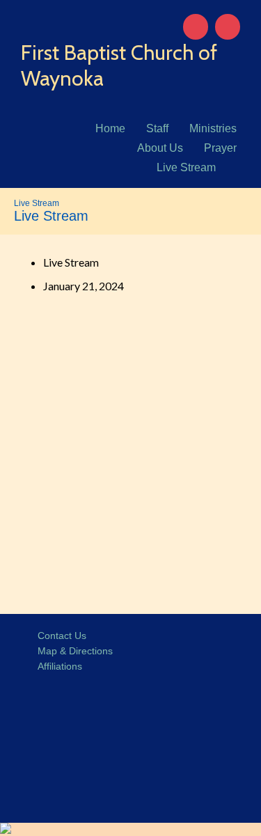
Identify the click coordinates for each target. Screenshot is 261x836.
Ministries (213, 128)
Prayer (220, 148)
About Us (160, 148)
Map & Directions (72, 650)
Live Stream (186, 167)
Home (110, 128)
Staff (157, 128)
